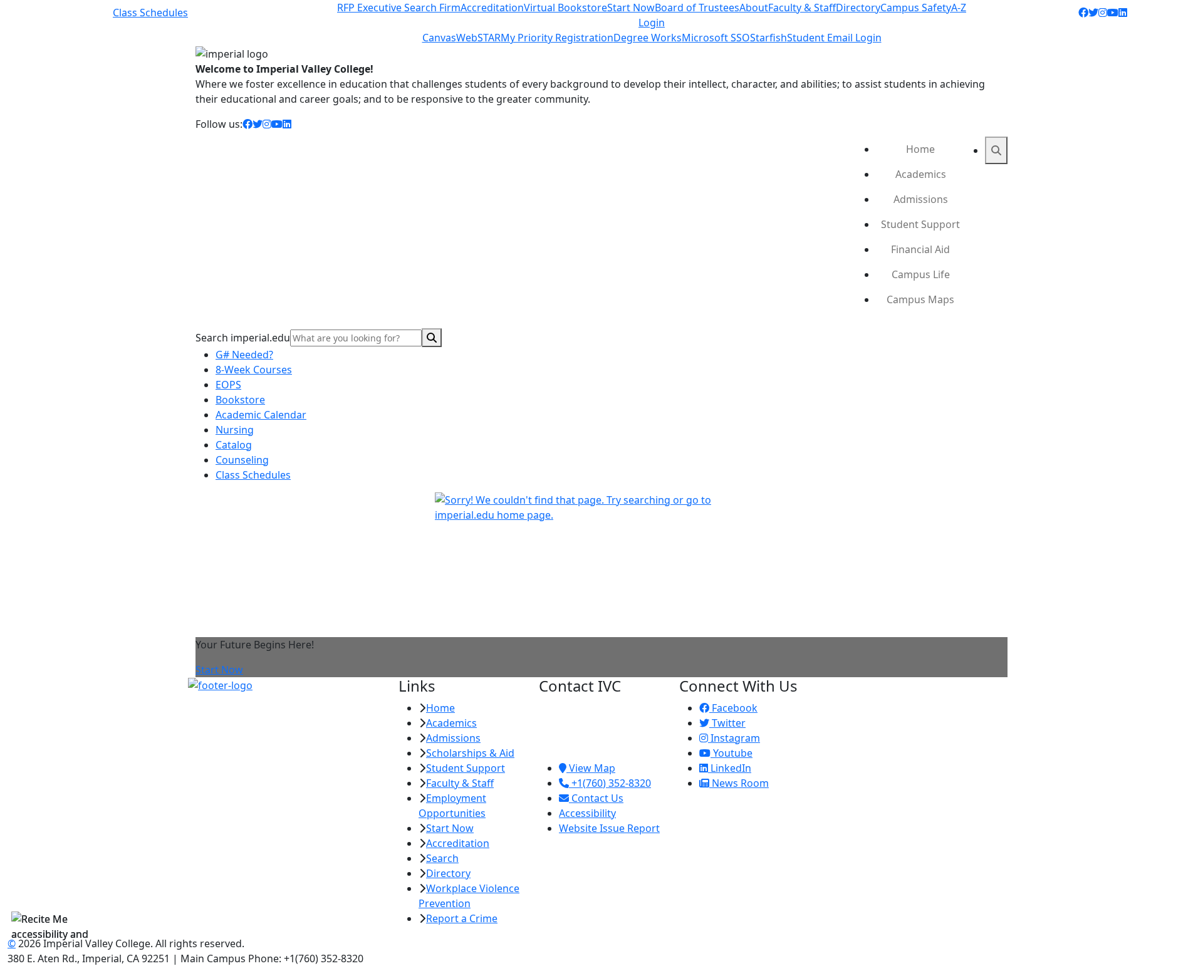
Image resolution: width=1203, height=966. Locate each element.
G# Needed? (244, 354)
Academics (920, 174)
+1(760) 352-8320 (610, 783)
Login (651, 22)
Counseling (242, 460)
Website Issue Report (609, 828)
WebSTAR (478, 37)
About (753, 7)
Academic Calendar (261, 415)
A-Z (958, 7)
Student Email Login (834, 37)
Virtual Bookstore (565, 7)
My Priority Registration (557, 37)
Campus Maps (920, 299)
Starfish (768, 37)
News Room (739, 783)
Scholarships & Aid (470, 753)
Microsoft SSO (716, 37)
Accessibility (587, 813)
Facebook (733, 708)
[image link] (285, 685)
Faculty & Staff (802, 7)
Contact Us (596, 798)
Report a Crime (461, 918)
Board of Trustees (697, 7)
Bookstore (240, 400)
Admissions (920, 199)
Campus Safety (915, 7)
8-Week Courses (254, 370)
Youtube (732, 753)
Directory (858, 7)
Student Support (920, 224)
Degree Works (647, 37)
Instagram (734, 738)
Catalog (234, 445)
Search (442, 858)
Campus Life (921, 274)
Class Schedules (150, 12)
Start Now (631, 7)
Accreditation (492, 7)
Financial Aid (920, 249)
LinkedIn (729, 768)
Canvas (439, 37)
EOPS (228, 385)
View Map (590, 768)
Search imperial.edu (242, 338)
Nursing (235, 430)
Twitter (727, 723)
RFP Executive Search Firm (399, 7)
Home (920, 149)
